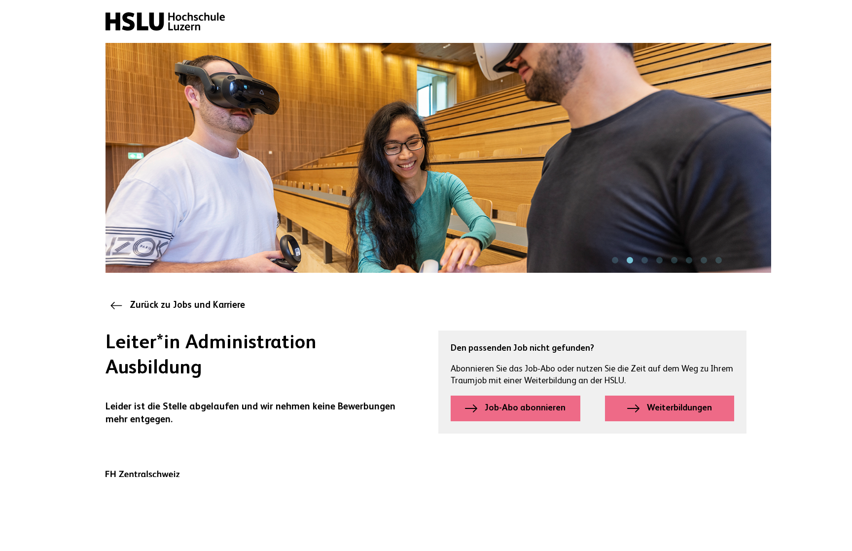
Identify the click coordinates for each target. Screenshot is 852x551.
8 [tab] (718, 260)
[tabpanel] (438, 158)
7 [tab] (704, 260)
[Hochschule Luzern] (165, 21)
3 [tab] (644, 260)
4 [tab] (659, 260)
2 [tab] (630, 260)
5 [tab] (674, 260)
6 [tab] (689, 260)
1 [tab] (615, 260)
